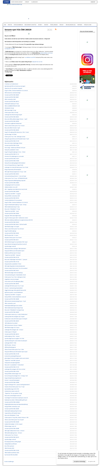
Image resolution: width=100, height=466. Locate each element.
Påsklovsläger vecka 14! (10, 426)
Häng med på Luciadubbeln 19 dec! (13, 264)
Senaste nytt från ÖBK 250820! (12, 182)
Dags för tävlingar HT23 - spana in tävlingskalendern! (17, 384)
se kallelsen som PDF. (30, 57)
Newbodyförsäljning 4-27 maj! (12, 103)
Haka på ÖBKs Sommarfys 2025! (12, 196)
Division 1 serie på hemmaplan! (12, 380)
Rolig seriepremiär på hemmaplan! (13, 169)
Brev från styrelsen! (9, 446)
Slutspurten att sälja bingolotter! (12, 362)
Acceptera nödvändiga (79, 461)
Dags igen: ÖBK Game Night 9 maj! (13, 215)
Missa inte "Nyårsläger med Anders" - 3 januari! (16, 259)
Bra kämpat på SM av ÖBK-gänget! (13, 441)
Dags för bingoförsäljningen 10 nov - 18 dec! (15, 152)
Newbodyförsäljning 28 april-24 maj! (13, 411)
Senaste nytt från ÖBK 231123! (12, 367)
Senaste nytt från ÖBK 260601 (12, 97)
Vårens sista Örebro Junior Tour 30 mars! (14, 228)
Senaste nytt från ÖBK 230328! (12, 422)
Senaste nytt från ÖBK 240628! (12, 299)
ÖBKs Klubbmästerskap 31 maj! (12, 207)
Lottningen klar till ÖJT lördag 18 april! (13, 114)
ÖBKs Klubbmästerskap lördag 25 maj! (14, 307)
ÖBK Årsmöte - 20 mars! (10, 345)
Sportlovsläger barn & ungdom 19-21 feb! (14, 338)
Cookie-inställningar (9, 461)
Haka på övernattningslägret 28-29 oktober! (15, 163)
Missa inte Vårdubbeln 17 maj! (12, 415)
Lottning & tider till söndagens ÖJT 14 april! (14, 316)
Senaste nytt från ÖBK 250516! (12, 198)
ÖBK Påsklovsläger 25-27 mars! (12, 327)
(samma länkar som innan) (46, 53)
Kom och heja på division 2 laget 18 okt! (14, 165)
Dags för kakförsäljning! (10, 231)
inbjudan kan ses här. (37, 61)
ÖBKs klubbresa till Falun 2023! (12, 452)
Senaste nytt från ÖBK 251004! (12, 160)
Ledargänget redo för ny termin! (12, 185)
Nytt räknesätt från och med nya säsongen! (15, 86)
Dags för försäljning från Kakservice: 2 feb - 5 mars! (17, 132)
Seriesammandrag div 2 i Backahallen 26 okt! (15, 275)
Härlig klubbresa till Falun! (11, 444)
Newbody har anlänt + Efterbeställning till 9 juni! (16, 400)
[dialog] (77, 457)
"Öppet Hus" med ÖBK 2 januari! (12, 360)
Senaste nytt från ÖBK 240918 (12, 283)
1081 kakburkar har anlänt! (11, 323)
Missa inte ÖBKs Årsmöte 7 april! (12, 128)
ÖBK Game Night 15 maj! (10, 110)
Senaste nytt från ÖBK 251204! (12, 145)
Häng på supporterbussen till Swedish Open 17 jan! (17, 139)
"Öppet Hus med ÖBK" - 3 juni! (12, 211)
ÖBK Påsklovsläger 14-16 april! (12, 226)
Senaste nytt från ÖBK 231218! (12, 354)
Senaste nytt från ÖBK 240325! (12, 321)
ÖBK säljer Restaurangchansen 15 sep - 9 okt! (15, 171)
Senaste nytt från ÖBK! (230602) (12, 402)
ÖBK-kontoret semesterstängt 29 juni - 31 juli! (15, 301)
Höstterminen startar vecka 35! (12, 391)
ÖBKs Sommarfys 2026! (10, 99)
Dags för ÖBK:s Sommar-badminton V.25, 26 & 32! (16, 90)
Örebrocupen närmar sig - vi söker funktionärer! (16, 314)
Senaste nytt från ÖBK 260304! (12, 121)
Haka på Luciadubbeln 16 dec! (12, 149)
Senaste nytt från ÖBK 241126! (12, 261)
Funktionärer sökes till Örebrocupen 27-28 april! (16, 318)
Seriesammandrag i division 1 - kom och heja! (15, 176)
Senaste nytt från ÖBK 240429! (12, 312)
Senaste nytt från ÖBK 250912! (12, 174)
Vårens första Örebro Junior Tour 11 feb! (14, 349)
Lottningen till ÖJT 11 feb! (10, 343)
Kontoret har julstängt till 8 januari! (13, 356)
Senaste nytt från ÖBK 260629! (12, 95)
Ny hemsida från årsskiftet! (11, 454)
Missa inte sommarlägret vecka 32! (13, 395)
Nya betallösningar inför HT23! (12, 389)
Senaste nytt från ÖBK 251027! (12, 158)
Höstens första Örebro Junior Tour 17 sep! (14, 386)
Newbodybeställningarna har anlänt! (13, 305)
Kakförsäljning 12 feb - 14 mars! (12, 336)
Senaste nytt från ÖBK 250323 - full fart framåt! (16, 224)
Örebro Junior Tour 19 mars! (11, 435)
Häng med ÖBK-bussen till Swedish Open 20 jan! (16, 351)
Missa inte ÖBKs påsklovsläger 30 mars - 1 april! (16, 119)
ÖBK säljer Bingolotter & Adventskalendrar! (15, 266)
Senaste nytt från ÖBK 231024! (12, 371)
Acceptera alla (91, 461)
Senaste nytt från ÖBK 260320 (18, 29)
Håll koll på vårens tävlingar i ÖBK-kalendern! (15, 248)
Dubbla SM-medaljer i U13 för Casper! (13, 424)
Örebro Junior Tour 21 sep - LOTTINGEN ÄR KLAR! (16, 178)
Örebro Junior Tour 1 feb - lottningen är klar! (15, 136)
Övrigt (7, 2)
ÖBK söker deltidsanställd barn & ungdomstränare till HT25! (19, 220)
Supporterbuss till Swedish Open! (13, 413)
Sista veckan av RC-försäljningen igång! (14, 281)
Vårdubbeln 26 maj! (9, 108)
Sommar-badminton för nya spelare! (13, 200)
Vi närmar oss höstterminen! (11, 84)
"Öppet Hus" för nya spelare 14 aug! (13, 393)
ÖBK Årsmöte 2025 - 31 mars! (11, 235)
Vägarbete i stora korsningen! (12, 279)
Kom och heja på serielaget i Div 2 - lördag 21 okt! (16, 375)
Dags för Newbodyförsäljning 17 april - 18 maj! (15, 204)
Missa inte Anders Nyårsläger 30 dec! (13, 143)
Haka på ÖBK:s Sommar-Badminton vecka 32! (15, 297)
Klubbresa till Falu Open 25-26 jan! (13, 253)
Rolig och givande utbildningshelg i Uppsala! (15, 180)
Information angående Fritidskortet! (13, 123)
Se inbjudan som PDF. (10, 48)
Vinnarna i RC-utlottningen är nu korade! (14, 156)
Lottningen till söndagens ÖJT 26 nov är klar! (15, 369)
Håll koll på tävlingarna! (10, 347)
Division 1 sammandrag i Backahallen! (14, 288)
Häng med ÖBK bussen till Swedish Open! (14, 250)
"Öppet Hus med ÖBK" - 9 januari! (12, 255)
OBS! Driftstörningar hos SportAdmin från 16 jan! (16, 242)
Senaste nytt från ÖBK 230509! (12, 408)
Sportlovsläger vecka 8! (10, 246)
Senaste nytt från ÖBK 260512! (12, 101)
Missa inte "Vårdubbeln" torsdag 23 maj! (14, 310)
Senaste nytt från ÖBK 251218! (12, 141)
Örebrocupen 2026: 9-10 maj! (11, 112)
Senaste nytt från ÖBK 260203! (12, 130)
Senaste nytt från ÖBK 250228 (12, 233)
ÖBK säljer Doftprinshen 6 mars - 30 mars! (14, 430)
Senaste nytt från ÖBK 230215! (12, 437)
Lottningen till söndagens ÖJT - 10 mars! (14, 329)
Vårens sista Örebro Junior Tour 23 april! (14, 419)
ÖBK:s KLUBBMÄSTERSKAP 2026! (12, 106)
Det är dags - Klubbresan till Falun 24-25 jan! (15, 147)
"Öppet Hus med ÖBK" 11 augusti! (13, 193)
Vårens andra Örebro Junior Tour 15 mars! (15, 125)
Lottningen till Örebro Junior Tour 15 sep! (14, 286)
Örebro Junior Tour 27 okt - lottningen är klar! (15, 277)
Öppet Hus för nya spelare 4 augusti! (13, 88)
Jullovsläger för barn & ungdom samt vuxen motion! (17, 358)
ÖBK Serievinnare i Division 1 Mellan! (13, 325)
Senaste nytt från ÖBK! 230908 (12, 382)
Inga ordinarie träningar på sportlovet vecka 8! (16, 244)
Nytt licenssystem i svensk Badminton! (14, 292)
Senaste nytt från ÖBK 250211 (12, 239)
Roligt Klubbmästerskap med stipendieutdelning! (16, 404)
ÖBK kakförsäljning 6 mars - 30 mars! (13, 433)
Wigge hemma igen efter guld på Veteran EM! (15, 290)
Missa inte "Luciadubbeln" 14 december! (14, 365)
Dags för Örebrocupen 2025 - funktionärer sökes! (16, 218)
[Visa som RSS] (55, 29)
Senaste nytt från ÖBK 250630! (12, 191)
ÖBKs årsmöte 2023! (9, 448)
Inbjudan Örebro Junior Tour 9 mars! (13, 237)
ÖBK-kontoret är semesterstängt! (12, 92)
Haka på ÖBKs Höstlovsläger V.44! (13, 373)
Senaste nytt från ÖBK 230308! (12, 428)
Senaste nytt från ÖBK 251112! (12, 154)
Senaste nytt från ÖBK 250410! (12, 222)
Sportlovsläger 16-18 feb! (10, 134)
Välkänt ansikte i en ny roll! (11, 187)
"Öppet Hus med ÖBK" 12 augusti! (13, 294)
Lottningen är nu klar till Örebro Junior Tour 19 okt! (16, 167)
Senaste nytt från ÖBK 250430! (12, 213)
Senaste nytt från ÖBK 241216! (12, 257)
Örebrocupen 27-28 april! (10, 332)
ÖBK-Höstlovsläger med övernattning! (13, 272)
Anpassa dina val (62, 461)
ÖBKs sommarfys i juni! (10, 303)
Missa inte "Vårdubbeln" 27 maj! (12, 209)
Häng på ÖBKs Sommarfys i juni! (12, 406)
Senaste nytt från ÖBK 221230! (12, 450)
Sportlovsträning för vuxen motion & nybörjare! (16, 340)
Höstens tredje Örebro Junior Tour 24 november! (16, 268)
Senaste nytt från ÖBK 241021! (12, 270)
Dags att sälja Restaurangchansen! (13, 378)
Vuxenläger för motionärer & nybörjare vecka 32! (16, 397)
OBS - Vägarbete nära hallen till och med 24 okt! (16, 189)
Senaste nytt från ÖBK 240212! (12, 334)
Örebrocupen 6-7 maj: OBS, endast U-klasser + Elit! (16, 417)
